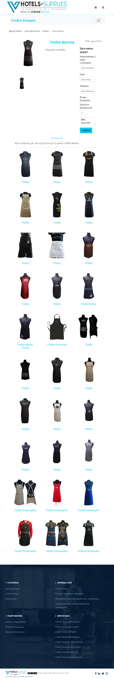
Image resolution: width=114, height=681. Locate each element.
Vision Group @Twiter (65, 632)
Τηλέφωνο (84, 86)
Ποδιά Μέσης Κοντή (25, 346)
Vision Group (11, 594)
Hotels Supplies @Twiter (67, 652)
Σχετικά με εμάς (12, 588)
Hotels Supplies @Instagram (68, 657)
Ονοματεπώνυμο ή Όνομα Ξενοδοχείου (87, 59)
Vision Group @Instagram (67, 637)
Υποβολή (86, 130)
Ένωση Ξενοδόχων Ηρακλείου (69, 594)
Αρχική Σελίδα (15, 31)
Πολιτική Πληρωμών (14, 627)
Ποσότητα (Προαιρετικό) (86, 106)
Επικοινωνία (11, 599)
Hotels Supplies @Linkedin (68, 647)
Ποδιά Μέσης (88, 304)
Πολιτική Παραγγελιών (15, 622)
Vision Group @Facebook (67, 622)
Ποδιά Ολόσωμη (57, 344)
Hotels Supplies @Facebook (68, 642)
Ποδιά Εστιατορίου (25, 510)
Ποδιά (25, 182)
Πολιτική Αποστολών (15, 632)
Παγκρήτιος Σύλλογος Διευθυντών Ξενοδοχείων (77, 599)
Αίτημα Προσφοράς (85, 99)
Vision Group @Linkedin (67, 627)
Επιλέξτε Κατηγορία (23, 20)
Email (82, 74)
